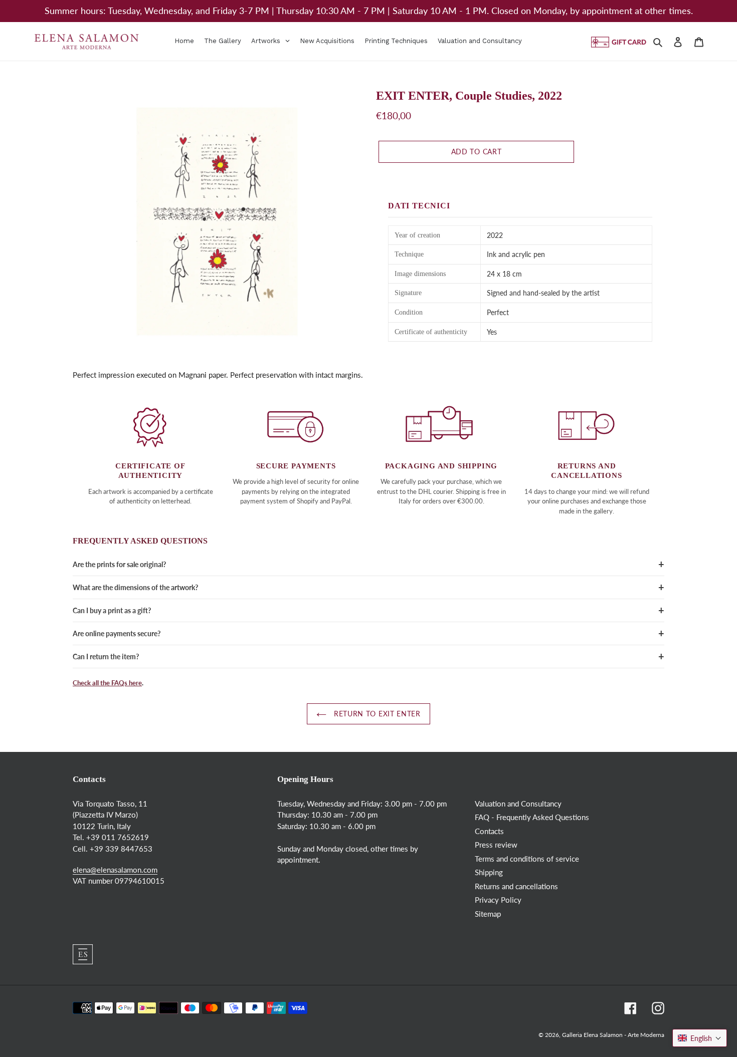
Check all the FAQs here (107, 683)
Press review (496, 844)
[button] (699, 1037)
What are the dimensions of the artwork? (135, 587)
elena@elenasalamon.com (115, 869)
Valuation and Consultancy (518, 803)
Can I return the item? (106, 656)
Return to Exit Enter (375, 714)
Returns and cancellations (516, 886)
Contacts (489, 831)
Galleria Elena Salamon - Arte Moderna (613, 1034)
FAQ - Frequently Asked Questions (532, 817)
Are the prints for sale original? (119, 564)
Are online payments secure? (116, 633)
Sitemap (488, 913)
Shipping (489, 872)
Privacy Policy (498, 899)
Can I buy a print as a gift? (112, 610)
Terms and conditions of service (527, 858)
